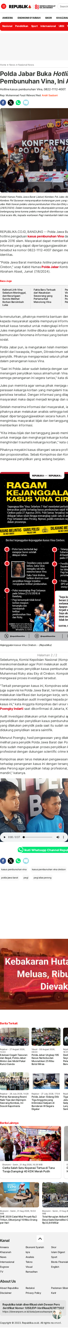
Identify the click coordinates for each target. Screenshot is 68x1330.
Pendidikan (21, 25)
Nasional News (26, 64)
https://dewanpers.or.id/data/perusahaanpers (28, 1311)
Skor (53, 1247)
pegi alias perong (42, 877)
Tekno (29, 1261)
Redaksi (30, 1287)
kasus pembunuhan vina (14, 869)
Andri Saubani (49, 95)
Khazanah (5, 1252)
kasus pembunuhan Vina (45, 236)
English (55, 1266)
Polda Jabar (50, 267)
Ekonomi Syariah (29, 17)
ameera (7, 17)
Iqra (28, 1252)
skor (48, 17)
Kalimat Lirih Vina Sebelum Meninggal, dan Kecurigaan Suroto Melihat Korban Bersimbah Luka (14, 297)
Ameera (4, 1247)
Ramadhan (31, 1271)
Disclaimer (6, 1292)
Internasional (48, 25)
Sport (34, 25)
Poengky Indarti (11, 708)
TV (1, 1271)
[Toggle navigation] (3, 6)
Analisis (30, 1256)
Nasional (7, 25)
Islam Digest (58, 1252)
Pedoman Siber (59, 1287)
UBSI (61, 25)
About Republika (9, 1287)
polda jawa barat (9, 877)
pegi (26, 877)
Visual (29, 1266)
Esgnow (4, 1266)
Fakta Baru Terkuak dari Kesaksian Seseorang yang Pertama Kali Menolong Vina (45, 295)
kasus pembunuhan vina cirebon (49, 869)
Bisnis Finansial (59, 1261)
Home (3, 64)
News (12, 64)
